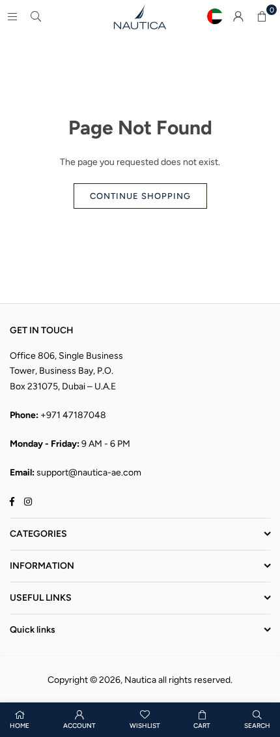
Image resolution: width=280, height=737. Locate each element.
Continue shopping (140, 196)
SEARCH (257, 725)
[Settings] (238, 16)
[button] (261, 16)
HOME (19, 725)
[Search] (36, 16)
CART (201, 725)
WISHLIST (145, 725)
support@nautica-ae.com (88, 472)
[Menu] (12, 16)
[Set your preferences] (215, 16)
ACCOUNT (79, 725)
